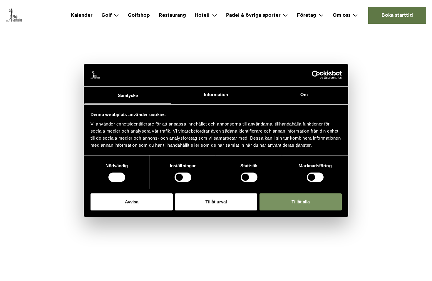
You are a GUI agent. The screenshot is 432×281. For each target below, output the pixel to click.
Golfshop (139, 15)
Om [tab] (304, 94)
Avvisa (131, 201)
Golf (106, 15)
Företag (306, 15)
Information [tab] (216, 94)
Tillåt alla (301, 201)
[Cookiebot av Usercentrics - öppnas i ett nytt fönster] (316, 75)
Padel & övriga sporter (253, 15)
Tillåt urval (216, 201)
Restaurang (172, 15)
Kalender (82, 15)
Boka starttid (397, 15)
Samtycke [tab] (128, 95)
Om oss (342, 15)
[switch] (183, 177)
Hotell (202, 15)
